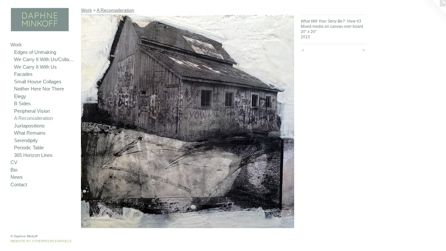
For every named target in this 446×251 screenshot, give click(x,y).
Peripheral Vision (32, 111)
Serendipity (26, 140)
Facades (23, 74)
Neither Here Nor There (39, 89)
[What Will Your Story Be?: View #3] (187, 121)
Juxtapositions (29, 125)
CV (13, 162)
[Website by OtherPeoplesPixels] (433, 13)
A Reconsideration (33, 118)
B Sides (22, 103)
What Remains (30, 133)
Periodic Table (29, 147)
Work (16, 44)
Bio (13, 170)
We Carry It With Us (35, 67)
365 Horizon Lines (33, 155)
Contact (18, 184)
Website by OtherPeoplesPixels (41, 241)
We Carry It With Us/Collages (45, 59)
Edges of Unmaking (35, 52)
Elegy (20, 96)
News (16, 177)
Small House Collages (37, 81)
